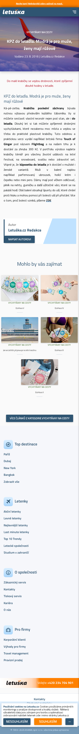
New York (10, 468)
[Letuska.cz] (14, 12)
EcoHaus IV (59, 308)
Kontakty (9, 589)
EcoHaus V (20, 308)
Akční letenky (12, 511)
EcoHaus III (59, 350)
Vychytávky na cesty (19, 303)
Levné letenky (12, 518)
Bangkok (9, 474)
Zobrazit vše (11, 481)
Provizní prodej (13, 660)
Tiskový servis (13, 596)
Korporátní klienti (15, 639)
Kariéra (8, 603)
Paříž (7, 454)
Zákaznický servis (15, 582)
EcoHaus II (39, 392)
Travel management (16, 653)
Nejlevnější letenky (16, 525)
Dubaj (7, 461)
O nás (7, 610)
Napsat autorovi (19, 239)
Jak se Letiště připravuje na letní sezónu (19, 350)
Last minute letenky (16, 532)
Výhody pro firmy (15, 646)
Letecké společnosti (16, 546)
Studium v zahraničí (16, 552)
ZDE (48, 200)
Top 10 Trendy (12, 539)
